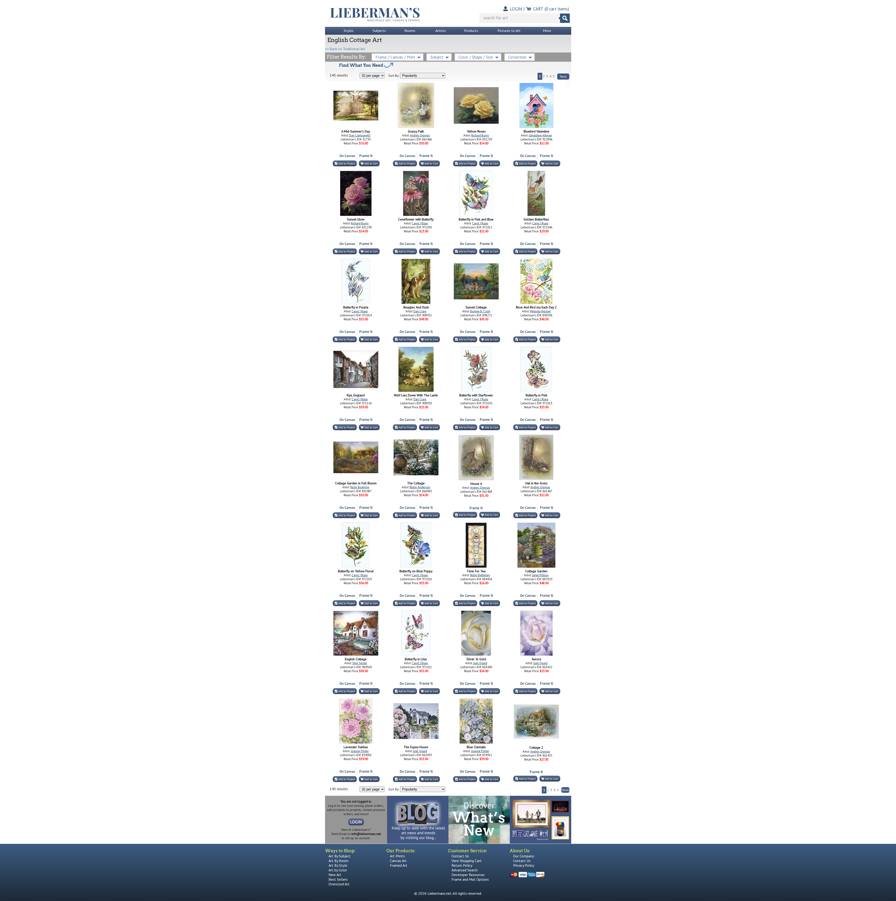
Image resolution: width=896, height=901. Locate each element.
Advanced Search (465, 870)
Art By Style (338, 865)
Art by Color (338, 870)
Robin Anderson (420, 487)
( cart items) (557, 9)
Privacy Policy (523, 865)
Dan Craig (419, 311)
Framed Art (398, 865)
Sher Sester (359, 663)
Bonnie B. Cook (480, 311)
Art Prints (397, 856)
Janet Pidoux (540, 575)
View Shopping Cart (467, 860)
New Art (335, 874)
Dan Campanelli (359, 135)
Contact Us (460, 856)
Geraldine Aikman (540, 135)
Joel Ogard (480, 663)
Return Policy (462, 865)
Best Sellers (338, 879)
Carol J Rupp (420, 223)
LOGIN (516, 9)
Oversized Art (339, 884)
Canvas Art (398, 860)
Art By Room (338, 860)
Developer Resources (468, 874)
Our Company (523, 856)
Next (563, 76)
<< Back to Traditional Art (345, 48)
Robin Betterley (480, 575)
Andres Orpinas (420, 135)
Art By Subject (340, 856)
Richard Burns (480, 135)
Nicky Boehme (359, 487)
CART (538, 9)
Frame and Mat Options (470, 879)
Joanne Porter (360, 751)
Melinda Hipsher (540, 311)
